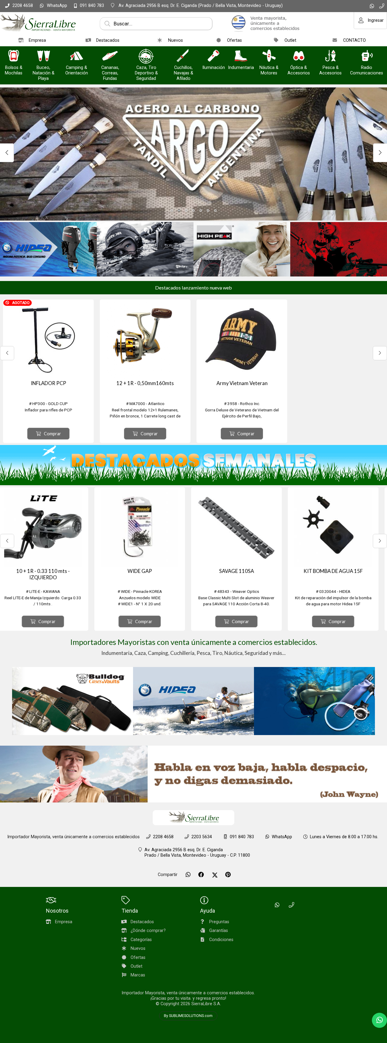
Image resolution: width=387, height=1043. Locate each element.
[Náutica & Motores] (269, 56)
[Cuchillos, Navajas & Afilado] (183, 56)
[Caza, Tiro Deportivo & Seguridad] (146, 56)
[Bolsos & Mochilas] (13, 56)
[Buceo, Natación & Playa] (43, 56)
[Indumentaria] (241, 56)
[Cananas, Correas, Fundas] (110, 56)
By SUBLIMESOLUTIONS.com (188, 1016)
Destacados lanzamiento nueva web (193, 287)
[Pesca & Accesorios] (330, 56)
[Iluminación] (213, 56)
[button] (171, 210)
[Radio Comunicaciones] (366, 56)
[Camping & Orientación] (76, 56)
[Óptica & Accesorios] (298, 56)
